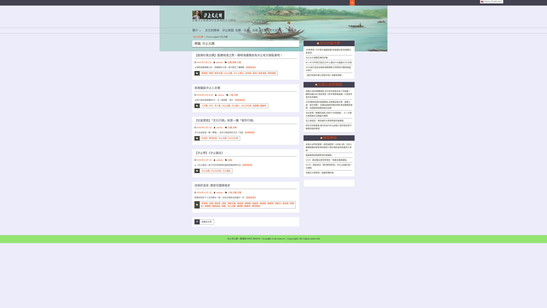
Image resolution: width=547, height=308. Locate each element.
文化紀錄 (275, 30)
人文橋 (204, 106)
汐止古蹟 (228, 73)
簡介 (195, 30)
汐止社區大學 (330, 43)
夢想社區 (213, 138)
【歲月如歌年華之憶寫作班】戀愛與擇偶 (324, 75)
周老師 (285, 203)
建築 (234, 62)
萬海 (255, 73)
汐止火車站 (239, 73)
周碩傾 (270, 203)
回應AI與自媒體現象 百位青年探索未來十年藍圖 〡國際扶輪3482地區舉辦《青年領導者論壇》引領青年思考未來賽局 (329, 94)
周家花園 (219, 73)
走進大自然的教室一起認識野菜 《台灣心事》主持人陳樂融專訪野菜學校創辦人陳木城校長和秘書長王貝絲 (329, 147)
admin (219, 62)
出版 (230, 160)
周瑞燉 (263, 203)
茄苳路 (248, 73)
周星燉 (240, 203)
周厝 (211, 73)
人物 (231, 95)
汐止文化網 (198, 37)
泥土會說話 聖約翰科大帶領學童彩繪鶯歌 (325, 120)
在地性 (204, 138)
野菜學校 (330, 138)
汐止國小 (236, 106)
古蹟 (264, 30)
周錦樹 (208, 206)
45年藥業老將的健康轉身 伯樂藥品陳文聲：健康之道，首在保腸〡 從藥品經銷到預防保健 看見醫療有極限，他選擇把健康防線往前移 (329, 105)
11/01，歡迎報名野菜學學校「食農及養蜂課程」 (327, 160)
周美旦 (278, 203)
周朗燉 (248, 203)
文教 (239, 62)
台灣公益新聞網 (330, 84)
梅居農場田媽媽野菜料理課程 (319, 155)
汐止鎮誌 (226, 171)
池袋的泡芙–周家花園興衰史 (212, 185)
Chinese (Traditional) (492, 2)
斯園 (224, 206)
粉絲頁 (292, 30)
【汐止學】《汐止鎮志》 (209, 153)
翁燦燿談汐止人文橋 (207, 88)
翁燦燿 (256, 106)
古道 (255, 30)
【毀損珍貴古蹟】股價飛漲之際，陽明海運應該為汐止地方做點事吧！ (238, 55)
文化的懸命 (212, 30)
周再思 (204, 73)
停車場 (204, 203)
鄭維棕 (263, 106)
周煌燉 (255, 203)
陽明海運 (272, 73)
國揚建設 (216, 206)
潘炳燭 (240, 206)
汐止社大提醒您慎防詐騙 (317, 57)
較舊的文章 (207, 222)
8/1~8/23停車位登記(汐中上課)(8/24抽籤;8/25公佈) (329, 62)
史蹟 (211, 203)
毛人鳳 (218, 106)
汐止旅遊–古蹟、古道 (235, 30)
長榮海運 (262, 73)
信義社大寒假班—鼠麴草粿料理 (320, 173)
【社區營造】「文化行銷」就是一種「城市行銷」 (225, 120)
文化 (211, 106)
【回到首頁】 (251, 67)
